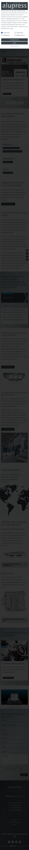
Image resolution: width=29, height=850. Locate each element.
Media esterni (21, 35)
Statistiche (20, 33)
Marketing (6, 35)
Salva (14, 43)
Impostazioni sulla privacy (14, 46)
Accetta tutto (14, 40)
